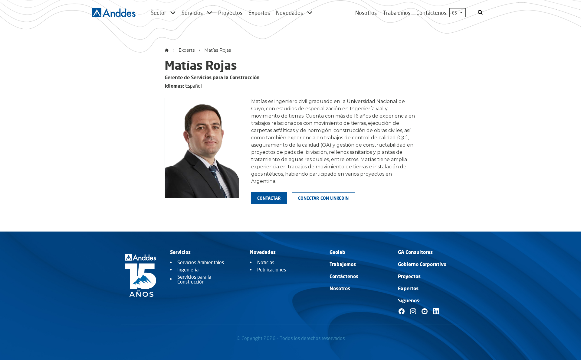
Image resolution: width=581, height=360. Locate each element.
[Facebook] (401, 311)
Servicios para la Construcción (194, 279)
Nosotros (366, 12)
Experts (187, 50)
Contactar (269, 198)
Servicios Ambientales (200, 262)
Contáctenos (431, 12)
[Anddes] (114, 12)
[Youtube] (424, 311)
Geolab (337, 252)
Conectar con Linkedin (323, 198)
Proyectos (409, 276)
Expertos (408, 288)
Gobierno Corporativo (422, 264)
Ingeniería (188, 269)
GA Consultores (415, 252)
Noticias (265, 262)
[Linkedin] (436, 311)
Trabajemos (396, 12)
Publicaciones (271, 269)
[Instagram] (413, 311)
